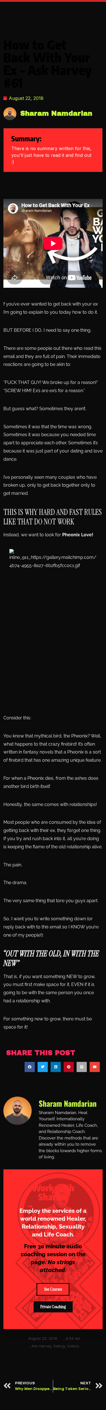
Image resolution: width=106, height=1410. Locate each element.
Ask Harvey (41, 1346)
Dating (59, 1346)
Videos (73, 1346)
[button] (30, 1067)
